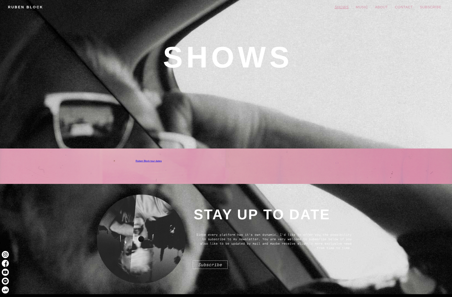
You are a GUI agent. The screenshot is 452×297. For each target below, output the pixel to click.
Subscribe (430, 7)
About (381, 7)
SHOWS (342, 7)
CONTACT (404, 7)
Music (362, 7)
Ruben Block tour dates (149, 160)
